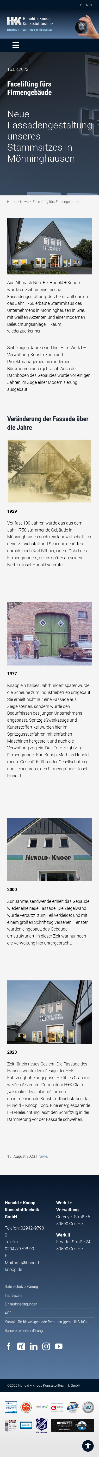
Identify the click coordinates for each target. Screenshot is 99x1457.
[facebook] (8, 1346)
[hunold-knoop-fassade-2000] (49, 819)
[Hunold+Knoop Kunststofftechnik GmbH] (30, 18)
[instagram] (46, 1346)
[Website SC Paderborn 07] (72, 1425)
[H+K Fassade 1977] (49, 603)
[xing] (21, 1346)
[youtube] (58, 1346)
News (43, 1156)
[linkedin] (33, 1346)
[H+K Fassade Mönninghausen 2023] (49, 219)
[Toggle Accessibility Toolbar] (88, 1446)
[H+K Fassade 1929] (49, 441)
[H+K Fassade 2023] (49, 982)
